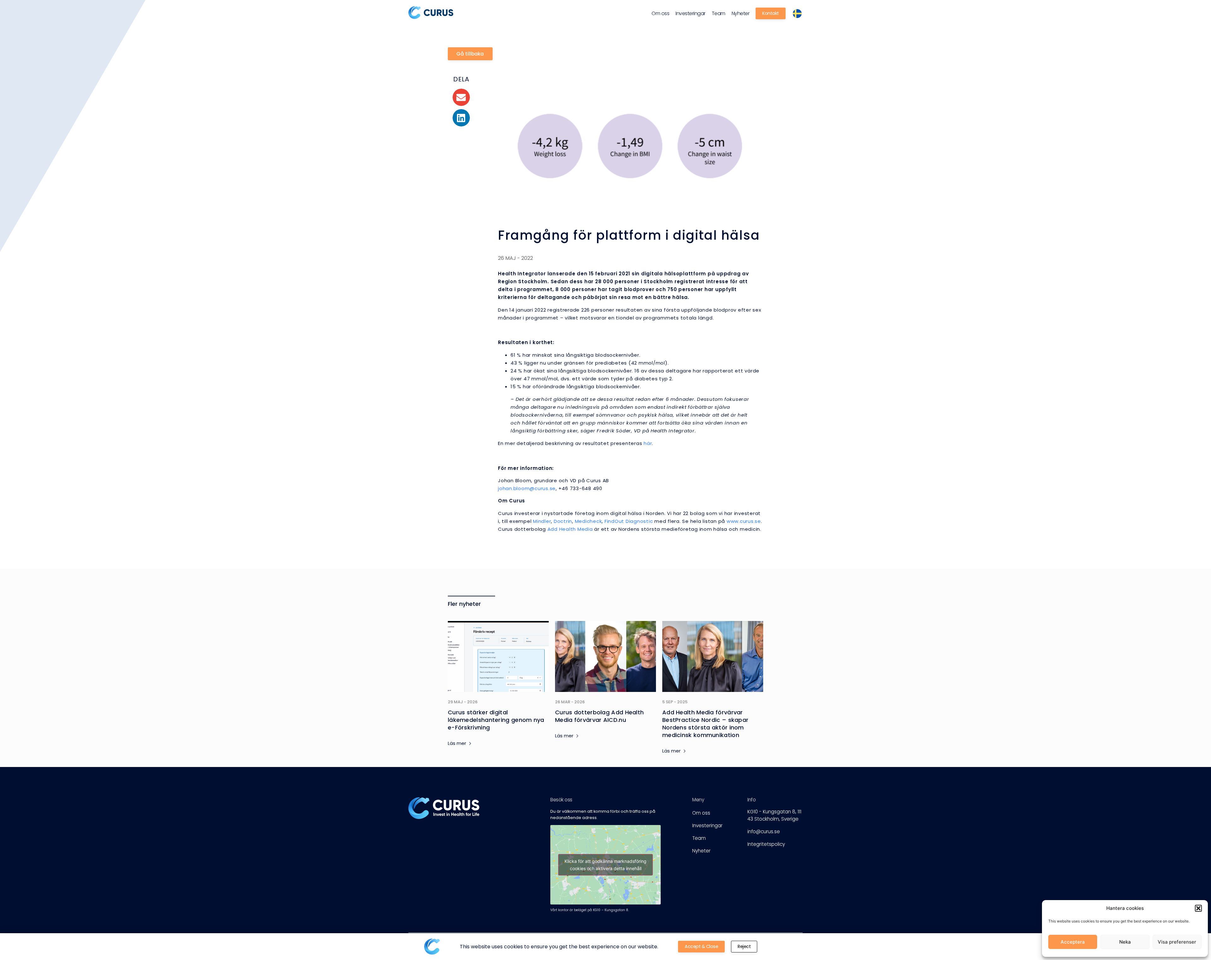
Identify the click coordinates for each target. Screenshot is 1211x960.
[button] (1198, 908)
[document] (605, 480)
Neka (1125, 942)
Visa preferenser (1177, 942)
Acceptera (1073, 942)
